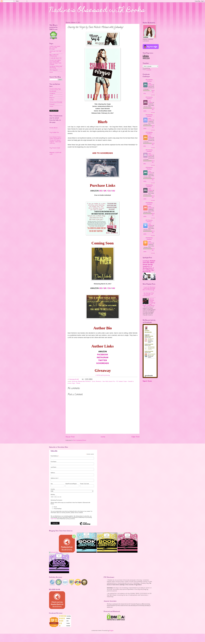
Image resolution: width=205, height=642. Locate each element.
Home (103, 437)
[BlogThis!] (87, 379)
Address (53, 472)
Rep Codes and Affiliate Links (53, 55)
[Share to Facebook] (90, 379)
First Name (53, 461)
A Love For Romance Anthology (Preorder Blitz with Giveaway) (149, 288)
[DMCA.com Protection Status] (116, 620)
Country (53, 489)
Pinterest (51, 104)
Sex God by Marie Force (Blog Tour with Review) (148, 294)
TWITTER (102, 360)
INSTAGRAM (102, 357)
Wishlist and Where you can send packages (54, 48)
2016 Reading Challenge (149, 238)
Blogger (111, 630)
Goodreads (52, 91)
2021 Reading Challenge (149, 150)
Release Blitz (81, 381)
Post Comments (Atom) (79, 440)
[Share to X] (88, 379)
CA (109, 191)
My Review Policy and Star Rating (55, 67)
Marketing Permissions (56, 500)
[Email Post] (82, 379)
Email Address (55, 456)
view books (153, 95)
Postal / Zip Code (84, 483)
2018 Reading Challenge (149, 203)
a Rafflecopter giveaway (103, 375)
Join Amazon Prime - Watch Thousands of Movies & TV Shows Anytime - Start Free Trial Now (55, 140)
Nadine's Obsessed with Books (97, 10)
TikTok (51, 95)
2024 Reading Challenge (149, 97)
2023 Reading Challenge (149, 115)
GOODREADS (102, 363)
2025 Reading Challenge (149, 80)
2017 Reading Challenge (149, 220)
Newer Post (70, 437)
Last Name (53, 467)
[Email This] (85, 379)
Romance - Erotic (90, 381)
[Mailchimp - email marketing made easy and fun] (85, 525)
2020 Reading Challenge (149, 168)
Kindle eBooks (53, 128)
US (100, 191)
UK (105, 191)
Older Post (135, 437)
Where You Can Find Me (55, 51)
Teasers (120, 381)
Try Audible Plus (54, 132)
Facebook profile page (55, 102)
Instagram (52, 93)
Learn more (54, 518)
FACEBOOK (102, 354)
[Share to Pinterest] (91, 379)
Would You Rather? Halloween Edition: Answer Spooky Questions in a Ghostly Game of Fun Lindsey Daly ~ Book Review (149, 266)
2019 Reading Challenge (149, 185)
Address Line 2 (54, 478)
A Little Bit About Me (55, 58)
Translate (148, 70)
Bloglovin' (51, 97)
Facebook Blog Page (55, 89)
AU (113, 191)
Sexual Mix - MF (113, 381)
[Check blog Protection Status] (53, 39)
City (52, 483)
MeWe (51, 106)
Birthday (53, 494)
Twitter (51, 100)
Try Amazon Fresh (55, 148)
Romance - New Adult (102, 381)
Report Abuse (147, 381)
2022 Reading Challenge (149, 133)
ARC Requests (53, 70)
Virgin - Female (76, 383)
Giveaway (74, 381)
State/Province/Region (71, 483)
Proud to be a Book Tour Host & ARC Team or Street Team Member (55, 62)
